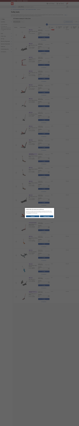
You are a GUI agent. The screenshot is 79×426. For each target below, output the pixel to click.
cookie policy (29, 213)
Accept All (33, 216)
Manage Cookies (47, 216)
